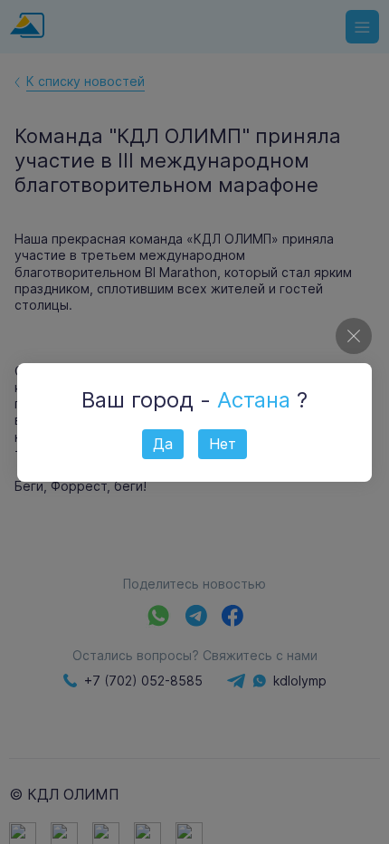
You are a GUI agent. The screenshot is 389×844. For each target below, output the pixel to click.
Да (163, 444)
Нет (222, 444)
